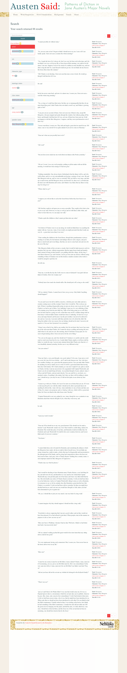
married (14, 88)
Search (68, 14)
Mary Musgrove (16, 124)
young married (16, 112)
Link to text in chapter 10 (98, 497)
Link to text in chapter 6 (98, 222)
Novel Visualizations (44, 14)
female (14, 63)
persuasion (15, 51)
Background (58, 14)
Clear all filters (16, 43)
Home (15, 14)
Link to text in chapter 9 (98, 419)
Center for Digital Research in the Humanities (38, 623)
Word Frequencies (27, 14)
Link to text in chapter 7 (98, 296)
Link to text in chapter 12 (98, 555)
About (76, 14)
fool (13, 76)
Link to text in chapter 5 (98, 45)
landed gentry (16, 100)
